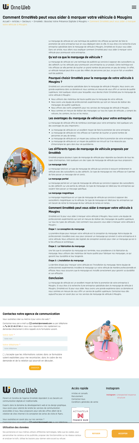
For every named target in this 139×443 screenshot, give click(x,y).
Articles (16, 21)
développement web (36, 405)
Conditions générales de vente (85, 402)
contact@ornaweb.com (42, 323)
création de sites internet (14, 413)
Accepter (122, 433)
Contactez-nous (78, 399)
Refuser (96, 433)
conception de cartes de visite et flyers (46, 413)
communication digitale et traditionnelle (20, 401)
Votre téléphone (11, 344)
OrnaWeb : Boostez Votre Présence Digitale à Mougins (60, 21)
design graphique (58, 405)
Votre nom (9, 334)
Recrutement (77, 396)
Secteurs (26, 21)
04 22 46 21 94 (14, 326)
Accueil (6, 21)
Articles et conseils (80, 393)
